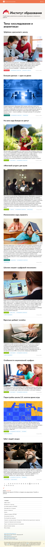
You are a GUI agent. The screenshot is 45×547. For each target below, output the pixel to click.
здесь (27, 543)
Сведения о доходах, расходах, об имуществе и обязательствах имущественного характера (22, 520)
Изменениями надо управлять (16, 214)
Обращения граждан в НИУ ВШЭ (10, 514)
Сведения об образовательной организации (12, 522)
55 (36, 483)
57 (4, 485)
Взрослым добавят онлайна (14, 320)
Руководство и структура (9, 504)
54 (34, 483)
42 (8, 483)
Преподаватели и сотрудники (10, 508)
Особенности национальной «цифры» (19, 360)
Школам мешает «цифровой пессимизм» (20, 267)
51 (27, 483)
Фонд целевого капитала (9, 516)
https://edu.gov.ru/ (7, 535)
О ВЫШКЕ (6, 500)
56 (38, 483)
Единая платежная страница (9, 525)
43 (10, 483)
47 (19, 483)
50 (25, 483)
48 (21, 483)
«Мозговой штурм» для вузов (15, 165)
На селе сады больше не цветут (16, 120)
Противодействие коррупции (10, 518)
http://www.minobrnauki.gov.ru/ (10, 533)
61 (13, 485)
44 (12, 483)
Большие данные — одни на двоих (17, 75)
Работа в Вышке (7, 527)
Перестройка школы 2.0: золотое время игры (22, 397)
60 (11, 485)
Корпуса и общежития (8, 510)
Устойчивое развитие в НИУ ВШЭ (10, 506)
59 (8, 485)
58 (6, 485)
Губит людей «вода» (12, 439)
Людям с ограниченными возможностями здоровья (14, 524)
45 (14, 483)
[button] (20, 499)
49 (23, 483)
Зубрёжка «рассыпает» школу (16, 32)
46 (17, 483)
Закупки (5, 512)
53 (31, 483)
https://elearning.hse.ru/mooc (10, 537)
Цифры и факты (7, 502)
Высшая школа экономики (10, 1)
